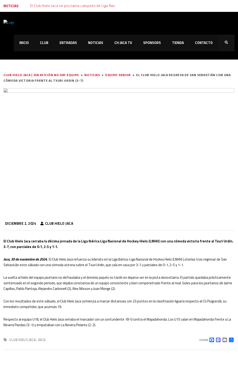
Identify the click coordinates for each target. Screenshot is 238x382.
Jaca (41, 339)
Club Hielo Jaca (22, 339)
